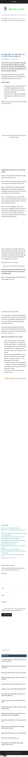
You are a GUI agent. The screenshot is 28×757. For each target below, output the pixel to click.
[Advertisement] (14, 39)
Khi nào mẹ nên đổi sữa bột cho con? (10, 528)
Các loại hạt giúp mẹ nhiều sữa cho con (13, 684)
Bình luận (4, 573)
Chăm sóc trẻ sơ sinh (12, 558)
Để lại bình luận (14, 59)
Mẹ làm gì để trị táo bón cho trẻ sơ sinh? (13, 672)
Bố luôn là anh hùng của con (10, 738)
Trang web (4, 602)
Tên (2, 588)
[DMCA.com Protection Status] (3, 756)
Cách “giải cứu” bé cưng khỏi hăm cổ (10, 549)
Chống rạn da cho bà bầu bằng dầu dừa (13, 689)
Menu (15, 1)
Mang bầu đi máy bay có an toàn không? (13, 733)
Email (3, 595)
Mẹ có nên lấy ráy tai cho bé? (8, 544)
